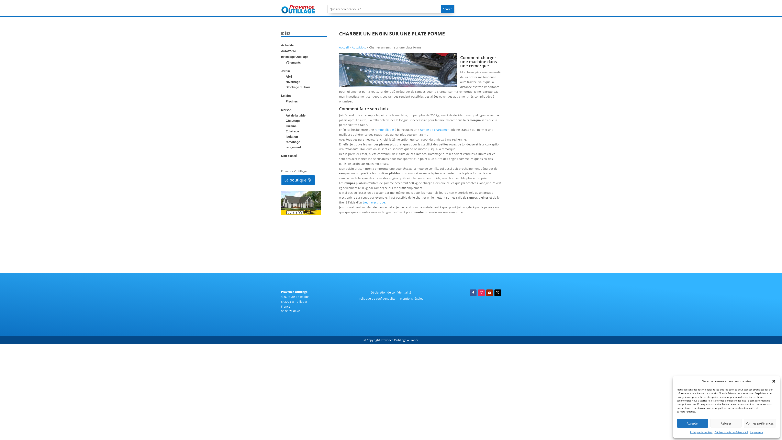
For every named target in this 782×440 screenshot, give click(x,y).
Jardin (285, 71)
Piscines (292, 101)
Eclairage (292, 131)
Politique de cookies (701, 432)
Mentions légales (411, 298)
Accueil (344, 47)
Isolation (292, 136)
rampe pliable (384, 130)
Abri (289, 76)
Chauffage (293, 120)
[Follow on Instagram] (481, 292)
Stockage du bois (298, 87)
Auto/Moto (288, 51)
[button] (774, 381)
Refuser (726, 423)
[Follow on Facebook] (473, 292)
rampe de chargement (435, 130)
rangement (293, 147)
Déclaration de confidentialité (731, 432)
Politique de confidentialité (377, 298)
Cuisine (291, 126)
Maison (286, 110)
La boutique (295, 180)
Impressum (756, 432)
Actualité (287, 45)
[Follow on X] (497, 292)
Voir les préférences (760, 423)
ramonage (293, 142)
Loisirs (286, 95)
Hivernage (293, 82)
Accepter (693, 423)
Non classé (289, 155)
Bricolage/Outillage (294, 56)
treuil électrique (374, 202)
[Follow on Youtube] (489, 292)
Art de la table (295, 115)
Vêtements (293, 62)
